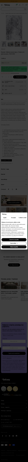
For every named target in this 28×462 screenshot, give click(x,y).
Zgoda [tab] (4, 217)
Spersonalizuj (13, 243)
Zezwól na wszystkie (14, 239)
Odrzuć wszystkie (14, 247)
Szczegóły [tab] (13, 217)
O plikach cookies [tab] (23, 217)
